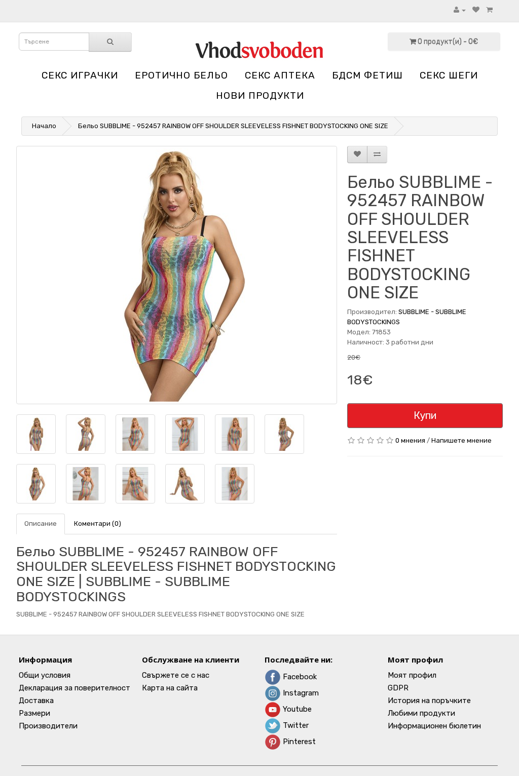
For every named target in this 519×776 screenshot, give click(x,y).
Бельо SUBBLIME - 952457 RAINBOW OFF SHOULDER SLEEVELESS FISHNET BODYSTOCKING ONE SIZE (233, 126)
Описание (40, 523)
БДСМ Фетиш (367, 75)
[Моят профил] (460, 10)
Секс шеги (449, 75)
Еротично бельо (181, 75)
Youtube (296, 709)
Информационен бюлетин (434, 725)
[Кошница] (489, 10)
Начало (44, 126)
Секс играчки (80, 75)
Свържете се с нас (175, 675)
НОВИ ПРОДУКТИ (260, 95)
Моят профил (412, 675)
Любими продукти (421, 713)
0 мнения (410, 440)
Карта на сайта (170, 687)
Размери (34, 713)
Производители (48, 725)
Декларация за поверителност (74, 687)
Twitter (295, 725)
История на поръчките (429, 700)
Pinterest (298, 741)
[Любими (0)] (475, 10)
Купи (425, 415)
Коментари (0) (97, 523)
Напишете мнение (461, 440)
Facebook (299, 676)
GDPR (398, 687)
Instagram (300, 692)
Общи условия (44, 675)
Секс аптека (280, 75)
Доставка (36, 700)
